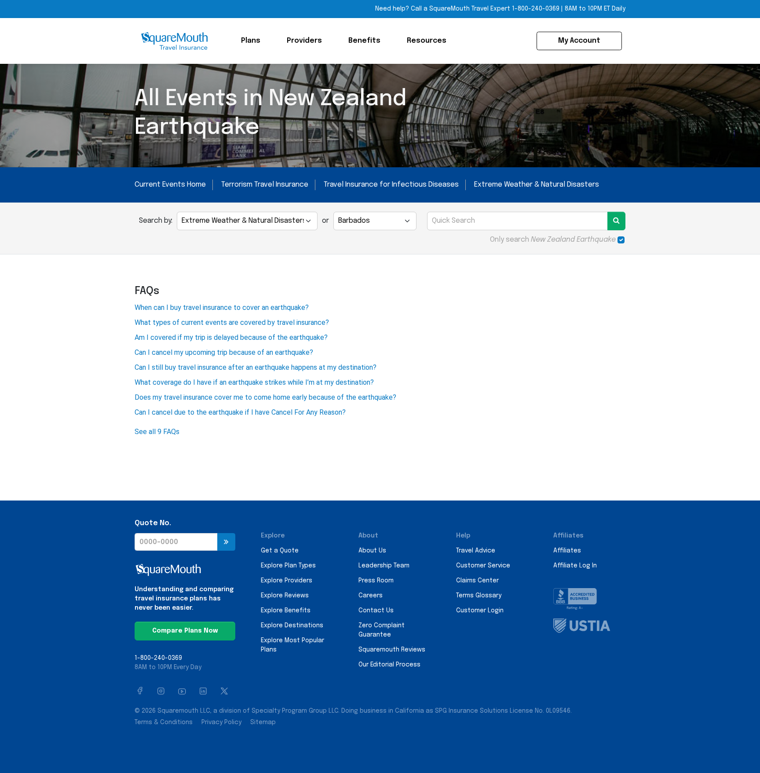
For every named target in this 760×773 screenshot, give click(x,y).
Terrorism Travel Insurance (264, 184)
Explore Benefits (286, 610)
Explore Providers (286, 581)
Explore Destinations (292, 625)
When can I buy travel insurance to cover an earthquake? (222, 307)
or (325, 221)
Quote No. (153, 523)
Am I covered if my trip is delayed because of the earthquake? (231, 337)
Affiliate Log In (575, 566)
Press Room (376, 581)
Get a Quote (280, 551)
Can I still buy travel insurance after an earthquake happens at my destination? (255, 367)
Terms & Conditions (164, 722)
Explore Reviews (285, 596)
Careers (370, 596)
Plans (250, 40)
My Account (579, 40)
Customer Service (483, 566)
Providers (304, 40)
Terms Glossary (478, 596)
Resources (426, 40)
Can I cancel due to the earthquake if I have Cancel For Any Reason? (240, 412)
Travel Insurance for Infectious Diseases (391, 184)
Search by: (155, 221)
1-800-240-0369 (535, 9)
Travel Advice (475, 551)
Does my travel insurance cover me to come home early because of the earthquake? (265, 397)
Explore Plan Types (288, 566)
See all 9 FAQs (157, 431)
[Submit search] (616, 221)
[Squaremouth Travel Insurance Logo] (174, 41)
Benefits (364, 40)
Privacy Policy (221, 722)
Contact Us (376, 610)
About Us (372, 551)
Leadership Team (383, 566)
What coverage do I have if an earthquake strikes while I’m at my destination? (254, 382)
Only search (553, 239)
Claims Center (477, 581)
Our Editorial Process (389, 665)
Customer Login (480, 610)
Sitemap (263, 722)
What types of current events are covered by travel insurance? (232, 322)
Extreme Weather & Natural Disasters (536, 184)
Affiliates (567, 551)
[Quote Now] (226, 542)
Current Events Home (170, 184)
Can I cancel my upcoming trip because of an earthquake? (224, 352)
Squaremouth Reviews (391, 650)
